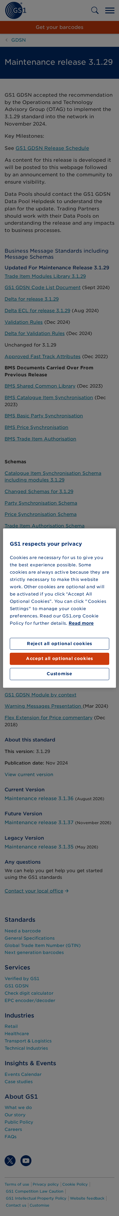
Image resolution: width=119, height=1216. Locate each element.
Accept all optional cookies (59, 658)
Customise (59, 673)
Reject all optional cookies (59, 643)
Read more (81, 623)
